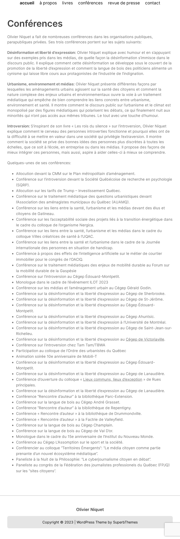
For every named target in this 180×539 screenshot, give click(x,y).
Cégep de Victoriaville (145, 339)
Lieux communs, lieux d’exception (112, 379)
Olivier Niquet (90, 509)
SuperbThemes (125, 522)
